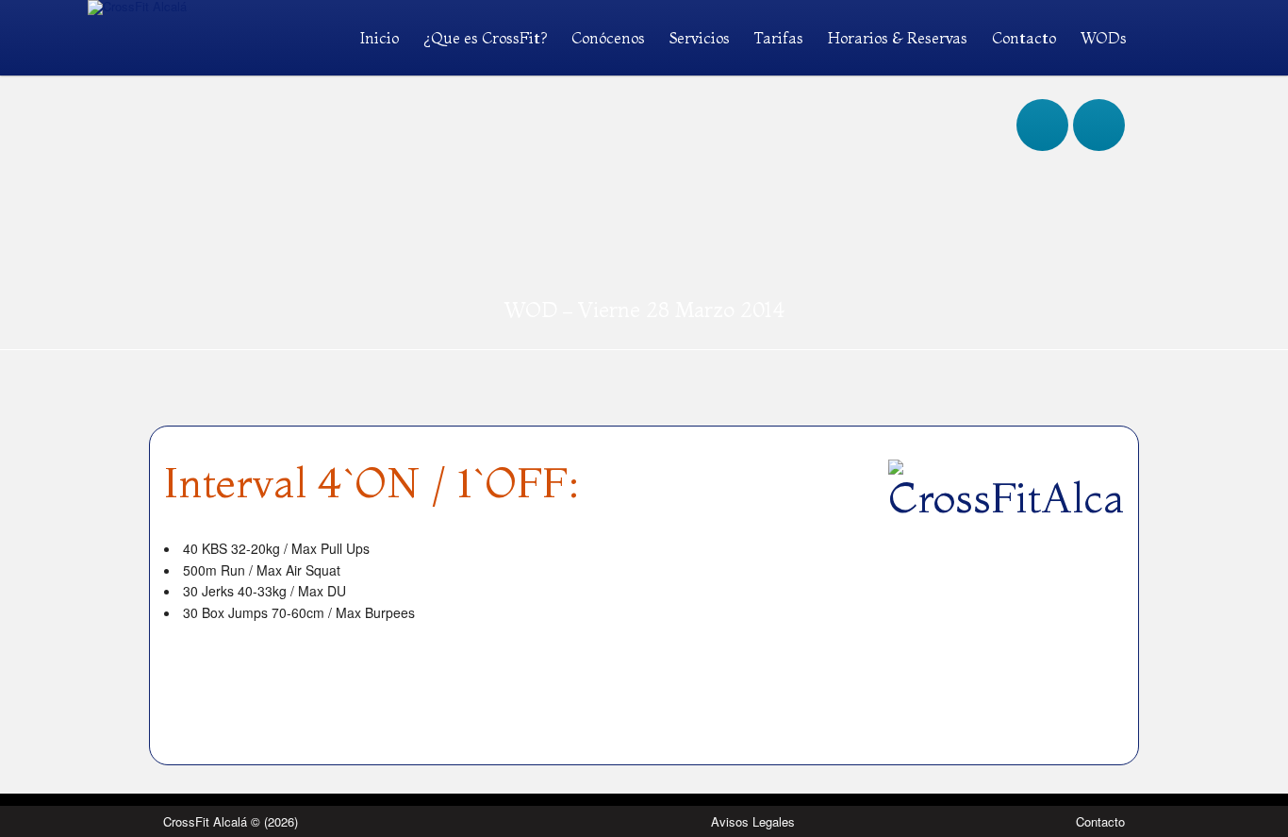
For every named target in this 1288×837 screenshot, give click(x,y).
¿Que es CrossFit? (485, 37)
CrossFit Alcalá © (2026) (230, 821)
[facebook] (1042, 106)
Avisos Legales (753, 821)
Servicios (699, 37)
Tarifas (778, 37)
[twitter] (1099, 106)
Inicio (379, 37)
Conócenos (608, 37)
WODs (1104, 37)
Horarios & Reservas (897, 37)
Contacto (1024, 37)
